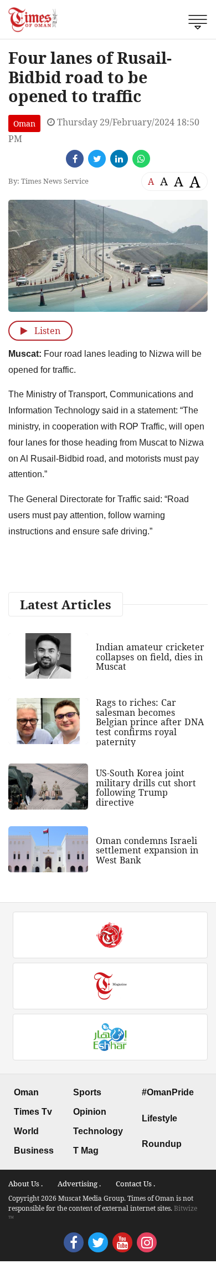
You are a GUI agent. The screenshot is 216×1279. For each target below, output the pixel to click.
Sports (87, 1092)
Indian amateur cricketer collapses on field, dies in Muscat (150, 657)
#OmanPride (168, 1092)
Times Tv (33, 1111)
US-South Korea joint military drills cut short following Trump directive (146, 787)
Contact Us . (135, 1184)
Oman (24, 123)
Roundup (162, 1144)
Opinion (89, 1111)
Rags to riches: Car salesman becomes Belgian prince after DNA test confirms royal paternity (150, 721)
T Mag (86, 1150)
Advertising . (79, 1184)
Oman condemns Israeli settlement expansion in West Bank (147, 850)
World (26, 1131)
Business (34, 1150)
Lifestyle (159, 1118)
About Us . (25, 1184)
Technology (98, 1131)
